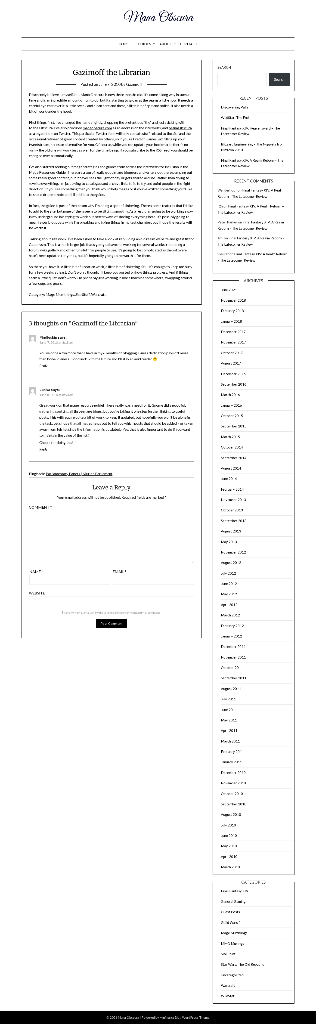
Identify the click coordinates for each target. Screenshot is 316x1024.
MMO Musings (232, 943)
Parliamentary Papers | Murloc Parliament (79, 473)
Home (124, 44)
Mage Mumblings (60, 294)
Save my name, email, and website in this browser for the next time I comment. (112, 612)
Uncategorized (232, 975)
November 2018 (233, 300)
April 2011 (229, 730)
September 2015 (233, 426)
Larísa (45, 389)
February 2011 (232, 751)
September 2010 (233, 804)
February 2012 (232, 626)
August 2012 (231, 562)
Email (119, 571)
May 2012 (229, 594)
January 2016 (231, 405)
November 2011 (233, 657)
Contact (189, 44)
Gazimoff (134, 84)
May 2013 (229, 542)
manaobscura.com (97, 128)
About (165, 44)
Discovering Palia (234, 107)
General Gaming (233, 901)
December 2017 (233, 332)
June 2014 (229, 478)
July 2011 (228, 699)
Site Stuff (82, 294)
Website (37, 593)
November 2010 (233, 783)
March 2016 (230, 395)
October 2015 (232, 416)
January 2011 (231, 762)
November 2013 (233, 500)
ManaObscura (180, 128)
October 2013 (232, 510)
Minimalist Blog (170, 1017)
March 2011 (230, 741)
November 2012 (233, 552)
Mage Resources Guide (47, 172)
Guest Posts (230, 912)
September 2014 (233, 458)
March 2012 (230, 615)
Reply (43, 366)
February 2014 (232, 489)
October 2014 (232, 447)
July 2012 (228, 573)
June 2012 (229, 584)
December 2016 (233, 374)
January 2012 (231, 636)
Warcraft (98, 294)
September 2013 (233, 521)
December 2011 (233, 646)
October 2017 (232, 353)
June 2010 (229, 835)
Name (36, 571)
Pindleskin (48, 337)
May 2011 (229, 720)
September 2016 (233, 384)
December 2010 (233, 772)
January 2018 (231, 321)
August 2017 (231, 363)
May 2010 (229, 846)
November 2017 (233, 342)
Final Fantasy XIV (234, 891)
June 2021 (229, 290)
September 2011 (233, 678)
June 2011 (229, 710)
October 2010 (232, 794)
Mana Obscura (158, 18)
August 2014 (231, 468)
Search (224, 67)
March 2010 (230, 867)
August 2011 (231, 689)
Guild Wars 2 (231, 922)
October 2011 (232, 667)
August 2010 (231, 814)
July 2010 (228, 825)
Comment (40, 507)
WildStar (228, 996)
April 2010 (229, 856)
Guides (144, 44)
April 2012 (229, 605)
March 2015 (230, 437)
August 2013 (231, 531)
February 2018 (232, 311)
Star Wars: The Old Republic (242, 964)
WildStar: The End (235, 117)
